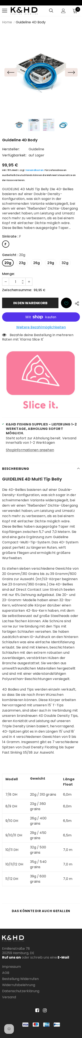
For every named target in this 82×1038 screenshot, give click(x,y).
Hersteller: (11, 149)
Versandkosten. (34, 170)
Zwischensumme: (17, 290)
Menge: (8, 274)
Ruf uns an (11, 957)
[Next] (71, 72)
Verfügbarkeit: (14, 155)
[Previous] (10, 72)
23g (22, 262)
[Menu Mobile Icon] (4, 10)
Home (7, 22)
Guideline (36, 149)
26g (36, 262)
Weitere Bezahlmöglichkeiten (41, 327)
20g (7, 262)
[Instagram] (44, 1010)
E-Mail (63, 957)
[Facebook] (36, 1010)
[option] (41, 72)
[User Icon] (63, 11)
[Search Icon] (51, 11)
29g (50, 262)
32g (65, 262)
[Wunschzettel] (66, 303)
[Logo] (24, 11)
